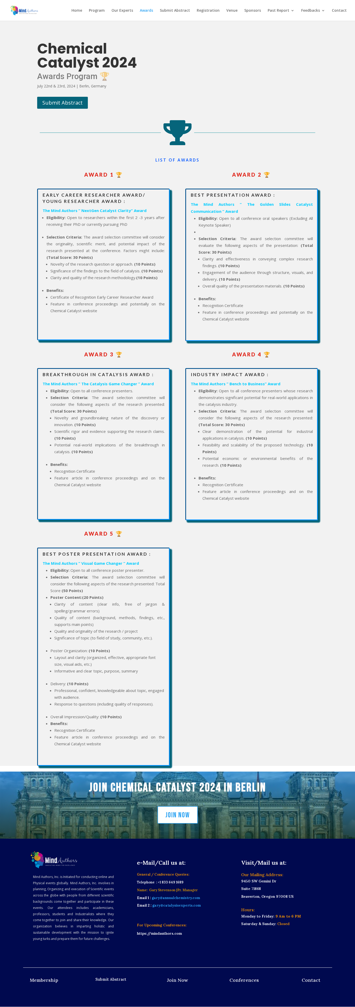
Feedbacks (310, 11)
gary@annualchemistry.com (175, 898)
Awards (146, 11)
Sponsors (252, 11)
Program (97, 11)
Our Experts (122, 11)
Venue (232, 11)
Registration (208, 11)
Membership (44, 980)
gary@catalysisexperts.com (176, 905)
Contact (339, 11)
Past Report (278, 11)
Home (76, 11)
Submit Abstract (175, 11)
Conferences (244, 980)
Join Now (177, 815)
